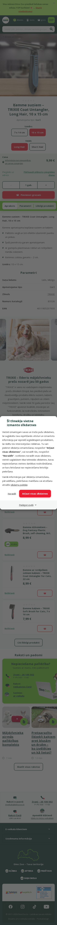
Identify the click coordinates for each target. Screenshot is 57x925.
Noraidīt (12, 493)
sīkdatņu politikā (19, 484)
